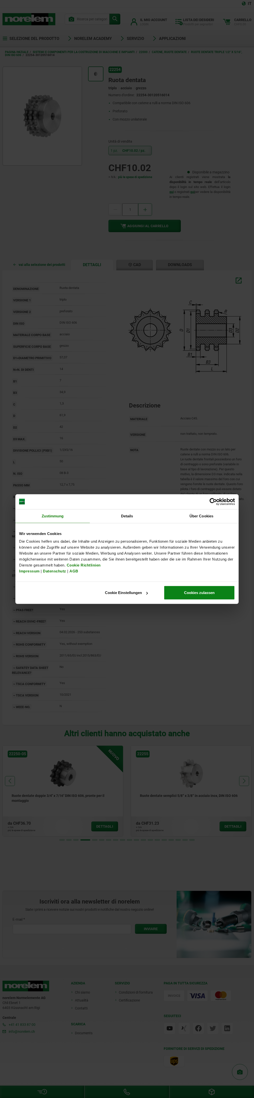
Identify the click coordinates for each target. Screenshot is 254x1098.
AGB (73, 571)
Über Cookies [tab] (201, 516)
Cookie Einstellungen (123, 593)
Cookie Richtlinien (83, 565)
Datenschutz (54, 571)
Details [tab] (127, 516)
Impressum (29, 571)
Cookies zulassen (199, 593)
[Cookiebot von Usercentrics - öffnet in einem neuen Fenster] (213, 501)
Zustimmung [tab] (53, 516)
